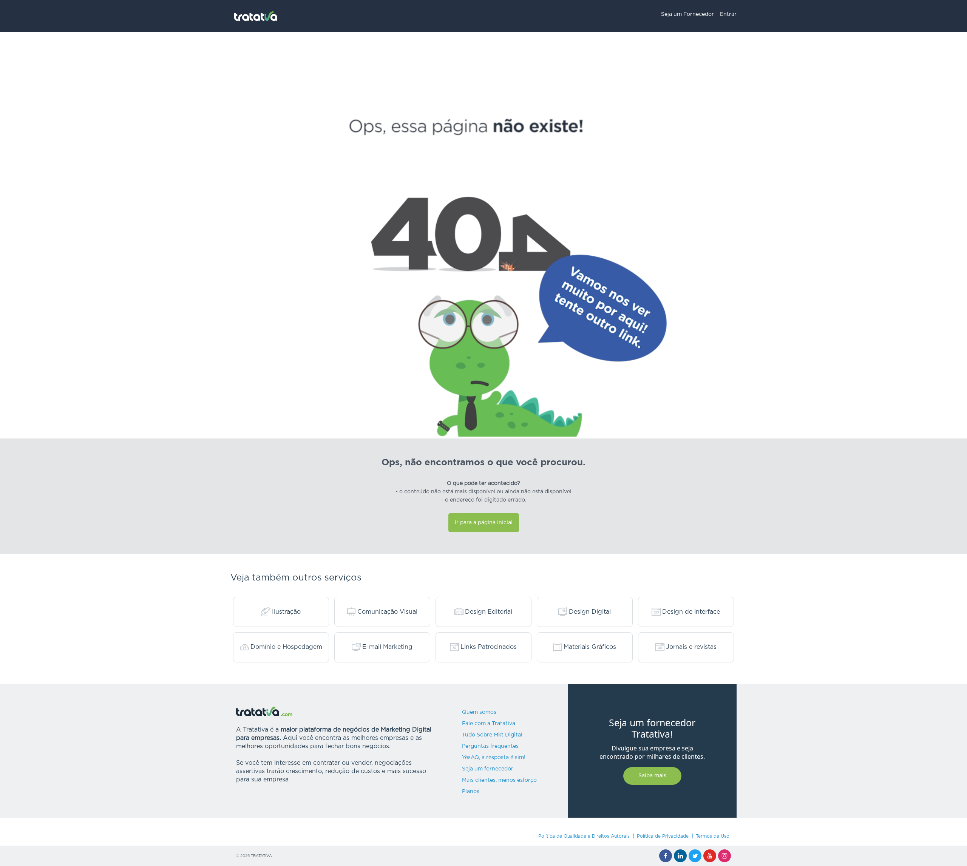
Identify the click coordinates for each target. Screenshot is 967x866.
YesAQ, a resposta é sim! (493, 757)
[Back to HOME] (256, 16)
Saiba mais (652, 775)
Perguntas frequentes (490, 746)
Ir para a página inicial (484, 522)
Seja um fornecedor (487, 769)
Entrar (728, 14)
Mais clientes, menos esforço (499, 780)
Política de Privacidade (663, 836)
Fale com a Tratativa (488, 723)
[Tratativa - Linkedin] (680, 855)
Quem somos (479, 712)
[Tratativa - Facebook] (665, 855)
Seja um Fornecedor (687, 14)
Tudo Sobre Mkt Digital (492, 735)
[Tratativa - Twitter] (695, 855)
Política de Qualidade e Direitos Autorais (584, 836)
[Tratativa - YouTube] (709, 855)
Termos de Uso (712, 836)
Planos (470, 791)
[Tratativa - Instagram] (724, 855)
